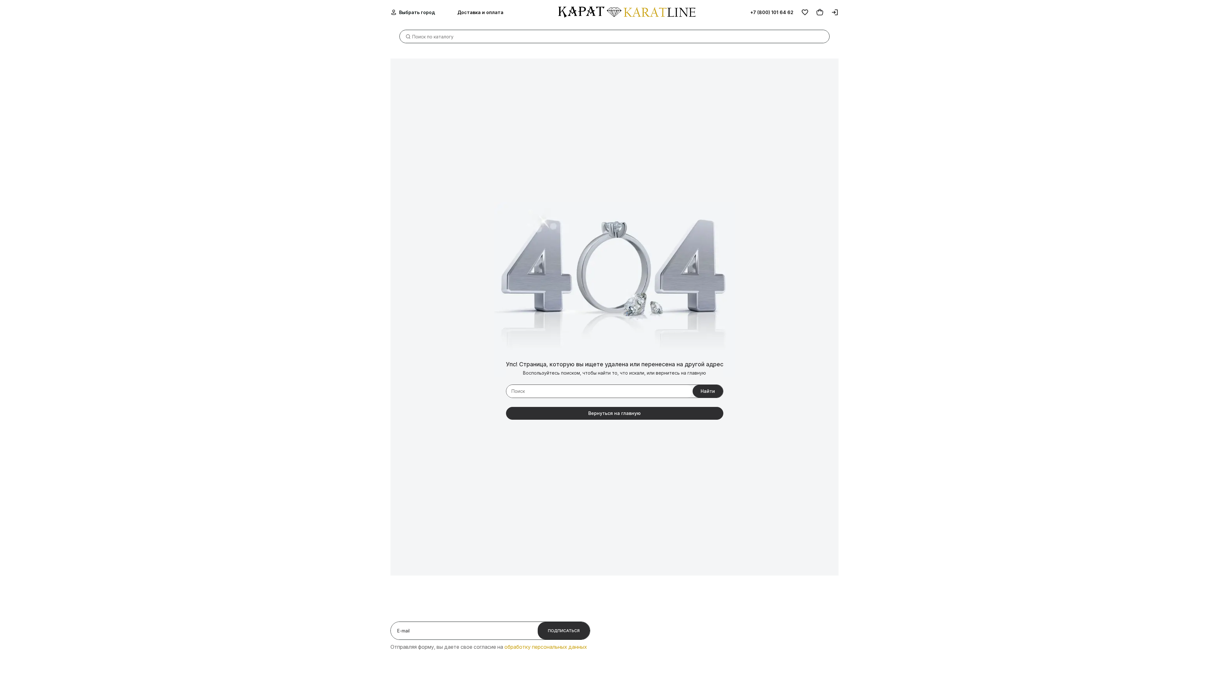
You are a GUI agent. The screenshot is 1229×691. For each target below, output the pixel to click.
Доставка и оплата (480, 12)
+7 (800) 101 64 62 (771, 12)
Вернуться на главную (614, 413)
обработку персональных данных (545, 647)
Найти (708, 391)
